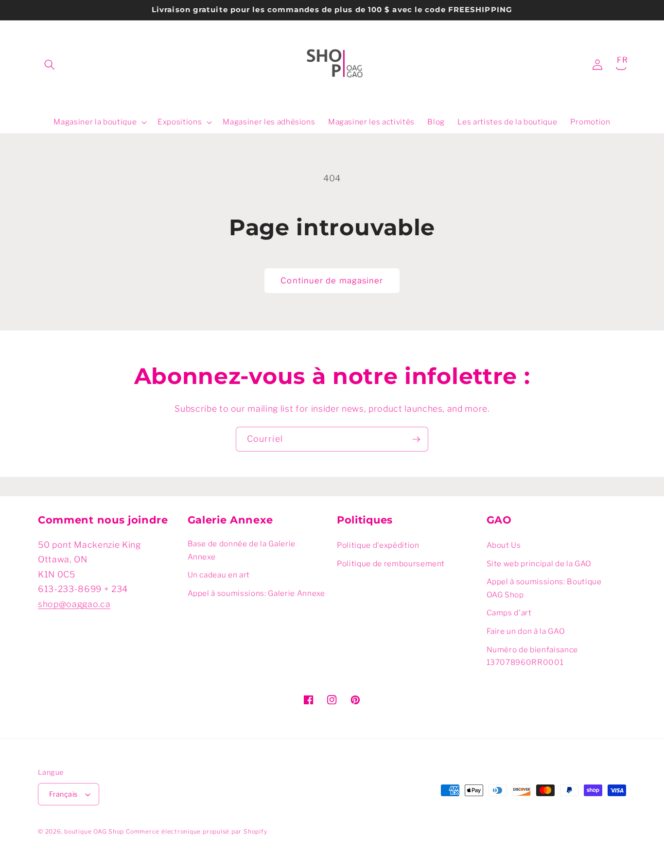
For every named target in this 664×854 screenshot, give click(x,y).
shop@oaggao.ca (74, 604)
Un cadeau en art (219, 574)
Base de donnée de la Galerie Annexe (242, 550)
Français (63, 794)
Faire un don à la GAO (526, 631)
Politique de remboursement (391, 563)
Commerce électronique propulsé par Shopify (196, 831)
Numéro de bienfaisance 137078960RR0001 (532, 656)
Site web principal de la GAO (539, 563)
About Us (504, 545)
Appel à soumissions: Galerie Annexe (256, 593)
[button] (49, 64)
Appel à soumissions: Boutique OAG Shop (544, 588)
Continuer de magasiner (331, 280)
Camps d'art (509, 612)
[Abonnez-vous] (416, 439)
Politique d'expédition (378, 545)
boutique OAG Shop (94, 831)
